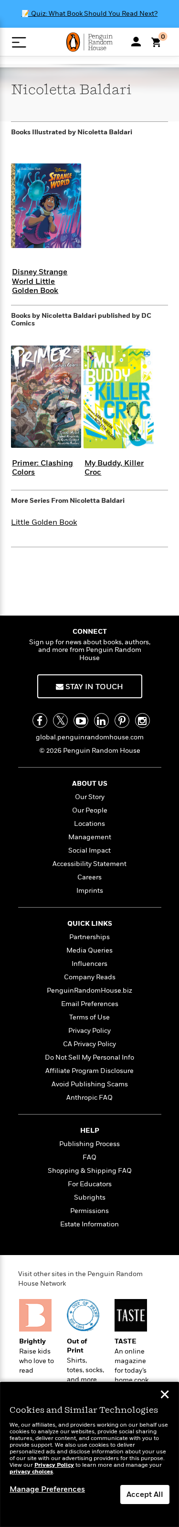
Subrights (89, 1197)
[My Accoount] (136, 41)
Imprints (89, 890)
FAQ (89, 1157)
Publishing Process (89, 1143)
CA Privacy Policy (89, 1044)
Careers (89, 877)
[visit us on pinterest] (122, 720)
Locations (89, 823)
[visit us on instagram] (142, 720)
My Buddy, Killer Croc (114, 467)
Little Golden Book (44, 522)
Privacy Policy (89, 1030)
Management (89, 837)
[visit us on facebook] (39, 720)
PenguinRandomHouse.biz (89, 990)
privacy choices (31, 1472)
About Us (89, 783)
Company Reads (90, 977)
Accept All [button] (144, 1494)
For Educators (90, 1184)
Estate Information (89, 1224)
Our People (89, 810)
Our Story (90, 796)
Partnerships (89, 937)
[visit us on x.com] (60, 720)
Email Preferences (89, 1003)
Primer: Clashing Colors (42, 467)
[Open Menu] (18, 42)
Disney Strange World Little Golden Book (39, 281)
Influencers (89, 963)
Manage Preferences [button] (47, 1489)
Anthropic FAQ (89, 1097)
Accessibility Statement (89, 863)
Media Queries (89, 950)
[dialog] (89, 1454)
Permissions (89, 1210)
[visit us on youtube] (81, 720)
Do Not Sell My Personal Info (89, 1057)
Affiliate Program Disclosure (89, 1070)
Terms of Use (89, 1017)
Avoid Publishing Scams (90, 1084)
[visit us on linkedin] (101, 720)
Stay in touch (93, 687)
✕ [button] (164, 1395)
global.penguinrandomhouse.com (90, 737)
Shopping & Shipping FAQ (90, 1170)
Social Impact (89, 850)
